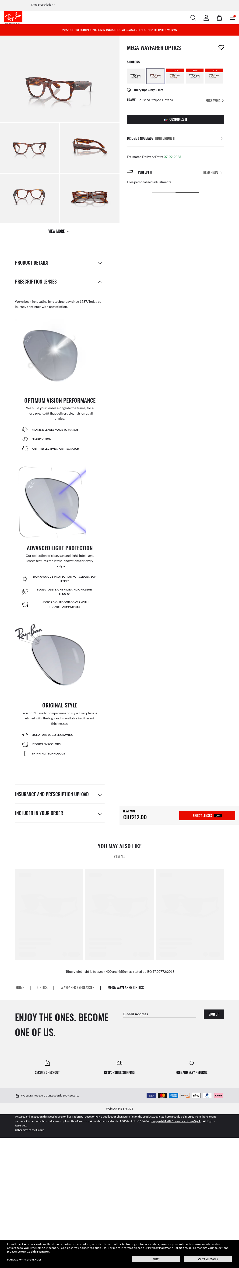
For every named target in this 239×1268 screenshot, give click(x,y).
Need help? (210, 172)
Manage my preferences (24, 1259)
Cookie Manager (38, 1251)
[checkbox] (221, 47)
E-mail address (135, 1013)
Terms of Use (182, 1248)
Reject (156, 1259)
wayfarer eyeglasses (78, 987)
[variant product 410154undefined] (136, 76)
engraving (213, 100)
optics (42, 987)
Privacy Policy (158, 1248)
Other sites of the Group (29, 1130)
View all (119, 856)
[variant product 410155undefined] (155, 76)
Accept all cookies (208, 1259)
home (20, 987)
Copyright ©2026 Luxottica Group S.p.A (175, 1121)
